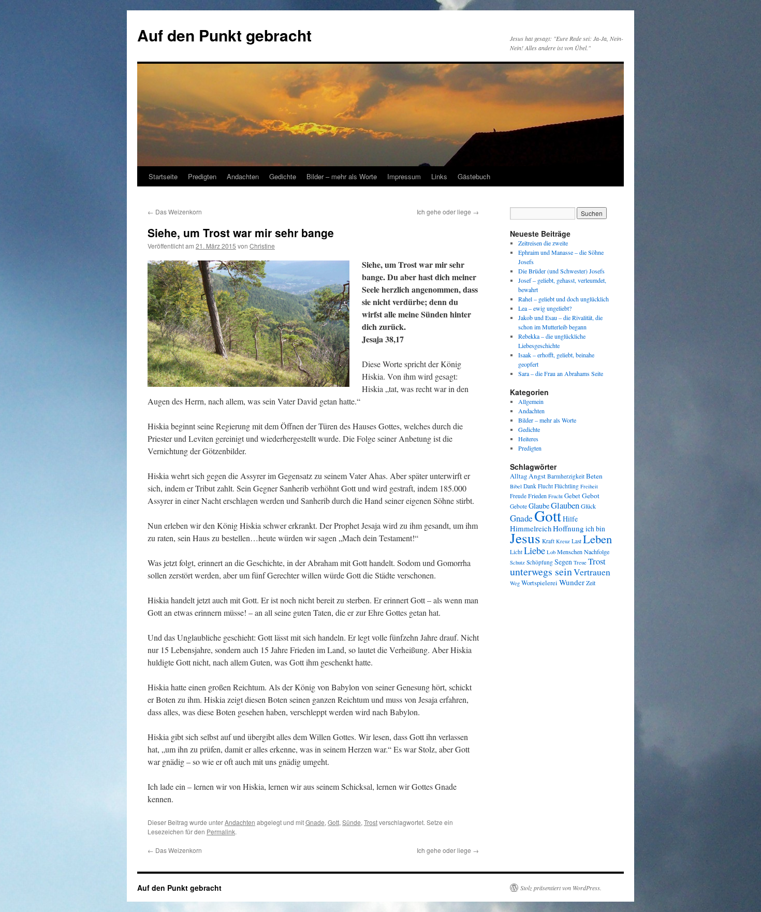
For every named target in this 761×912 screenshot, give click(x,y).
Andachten (243, 176)
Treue (580, 562)
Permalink (221, 831)
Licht (516, 552)
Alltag (518, 476)
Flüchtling (566, 486)
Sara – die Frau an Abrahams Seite (560, 373)
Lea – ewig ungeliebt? (545, 308)
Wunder (571, 582)
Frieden (537, 495)
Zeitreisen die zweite (543, 243)
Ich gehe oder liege (448, 211)
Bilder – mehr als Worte (341, 176)
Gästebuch (474, 176)
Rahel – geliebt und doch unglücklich (563, 299)
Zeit (590, 582)
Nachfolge (596, 551)
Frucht (555, 496)
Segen (563, 562)
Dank (529, 486)
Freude (518, 496)
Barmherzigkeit (565, 476)
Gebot (590, 495)
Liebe (534, 550)
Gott (333, 822)
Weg (515, 583)
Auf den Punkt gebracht (224, 35)
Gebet (572, 495)
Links (439, 176)
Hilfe (570, 519)
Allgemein (531, 401)
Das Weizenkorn (175, 211)
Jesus (525, 537)
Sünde (351, 822)
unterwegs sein (541, 571)
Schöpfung (539, 562)
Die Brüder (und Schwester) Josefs (561, 271)
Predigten (202, 176)
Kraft (548, 541)
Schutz (517, 562)
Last (576, 541)
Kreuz (563, 541)
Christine (262, 245)
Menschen (569, 551)
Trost (370, 822)
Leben (597, 538)
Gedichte (282, 176)
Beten (594, 476)
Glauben (565, 505)
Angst (537, 476)
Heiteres (528, 439)
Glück (588, 506)
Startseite (163, 176)
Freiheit (589, 486)
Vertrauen (592, 572)
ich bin (595, 528)
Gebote (518, 506)
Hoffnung (568, 528)
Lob (551, 552)
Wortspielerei (539, 582)
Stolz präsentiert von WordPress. (561, 888)
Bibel (516, 486)
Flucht (545, 486)
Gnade (315, 822)
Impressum (404, 176)
